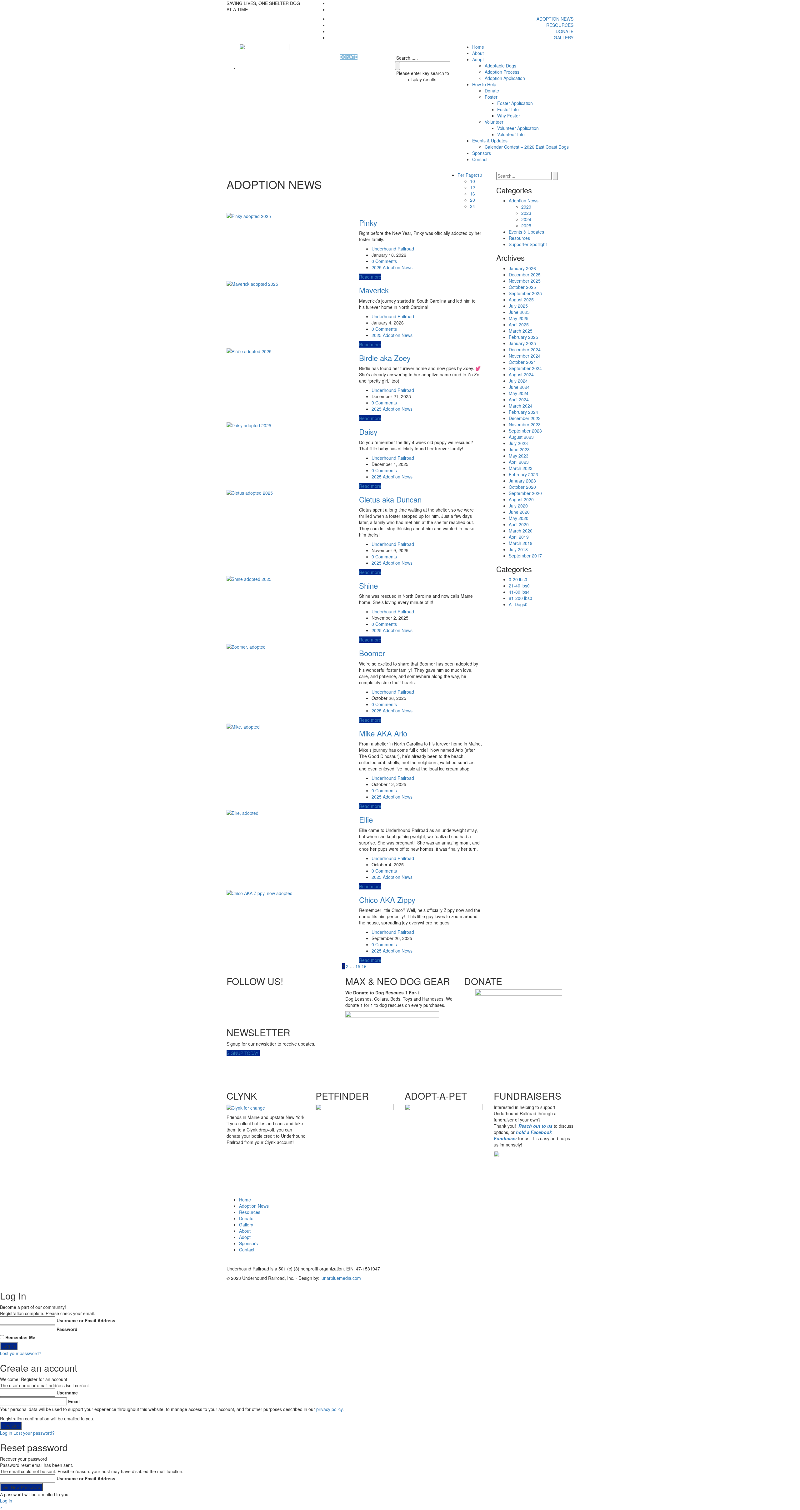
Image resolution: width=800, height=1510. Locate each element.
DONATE (349, 57)
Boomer (372, 652)
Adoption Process (502, 72)
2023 (526, 213)
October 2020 (522, 487)
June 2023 (519, 449)
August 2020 (521, 499)
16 (472, 194)
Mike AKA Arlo (383, 733)
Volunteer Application (518, 128)
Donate (564, 31)
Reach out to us (535, 1126)
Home (478, 47)
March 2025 (520, 331)
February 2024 (523, 412)
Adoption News (555, 19)
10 (472, 181)
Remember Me (20, 1337)
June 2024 (519, 387)
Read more (370, 277)
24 (472, 206)
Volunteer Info (511, 134)
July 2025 (518, 306)
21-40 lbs (519, 585)
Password (67, 1329)
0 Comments (384, 261)
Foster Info (508, 109)
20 (472, 200)
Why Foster (508, 115)
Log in (6, 1433)
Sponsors (481, 153)
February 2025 (523, 337)
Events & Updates (490, 140)
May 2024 (518, 393)
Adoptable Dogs (500, 65)
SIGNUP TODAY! (243, 1053)
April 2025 (519, 324)
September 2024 (525, 368)
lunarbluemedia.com (341, 1278)
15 (357, 966)
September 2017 (525, 555)
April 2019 (519, 537)
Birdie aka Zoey (385, 357)
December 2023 (525, 418)
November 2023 (525, 424)
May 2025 (518, 318)
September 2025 (525, 293)
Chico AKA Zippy (387, 899)
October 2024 (522, 362)
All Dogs (518, 604)
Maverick (374, 290)
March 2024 (520, 406)
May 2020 (518, 518)
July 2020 (518, 506)
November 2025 (525, 281)
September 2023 (525, 431)
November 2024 (525, 356)
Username (67, 1392)
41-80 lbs (519, 592)
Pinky (368, 222)
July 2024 (518, 381)
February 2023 (523, 474)
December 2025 (525, 274)
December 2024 (525, 349)
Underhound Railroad (393, 248)
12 (472, 187)
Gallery (563, 37)
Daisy (368, 431)
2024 (526, 219)
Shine (368, 585)
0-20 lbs (518, 579)
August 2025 (521, 299)
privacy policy (329, 1409)
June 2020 (519, 512)
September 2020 (525, 493)
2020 (526, 207)
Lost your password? (20, 1353)
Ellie (366, 819)
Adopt (245, 1237)
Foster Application (515, 103)
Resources (559, 25)
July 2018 (518, 549)
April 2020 (519, 524)
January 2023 (522, 481)
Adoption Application (505, 78)
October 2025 (522, 287)
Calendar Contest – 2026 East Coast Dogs (527, 147)
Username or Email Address (86, 1320)
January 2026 (522, 268)
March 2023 (520, 468)
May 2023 (518, 456)
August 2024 (521, 374)
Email (74, 1401)
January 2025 (522, 343)
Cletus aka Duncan (390, 499)
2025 (377, 267)
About (478, 53)
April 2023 (519, 462)
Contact (480, 159)
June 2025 (519, 312)
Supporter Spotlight (528, 244)
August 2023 (521, 437)
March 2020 (520, 530)
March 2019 (520, 543)
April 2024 (519, 399)
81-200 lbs (520, 598)
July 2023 (518, 443)
